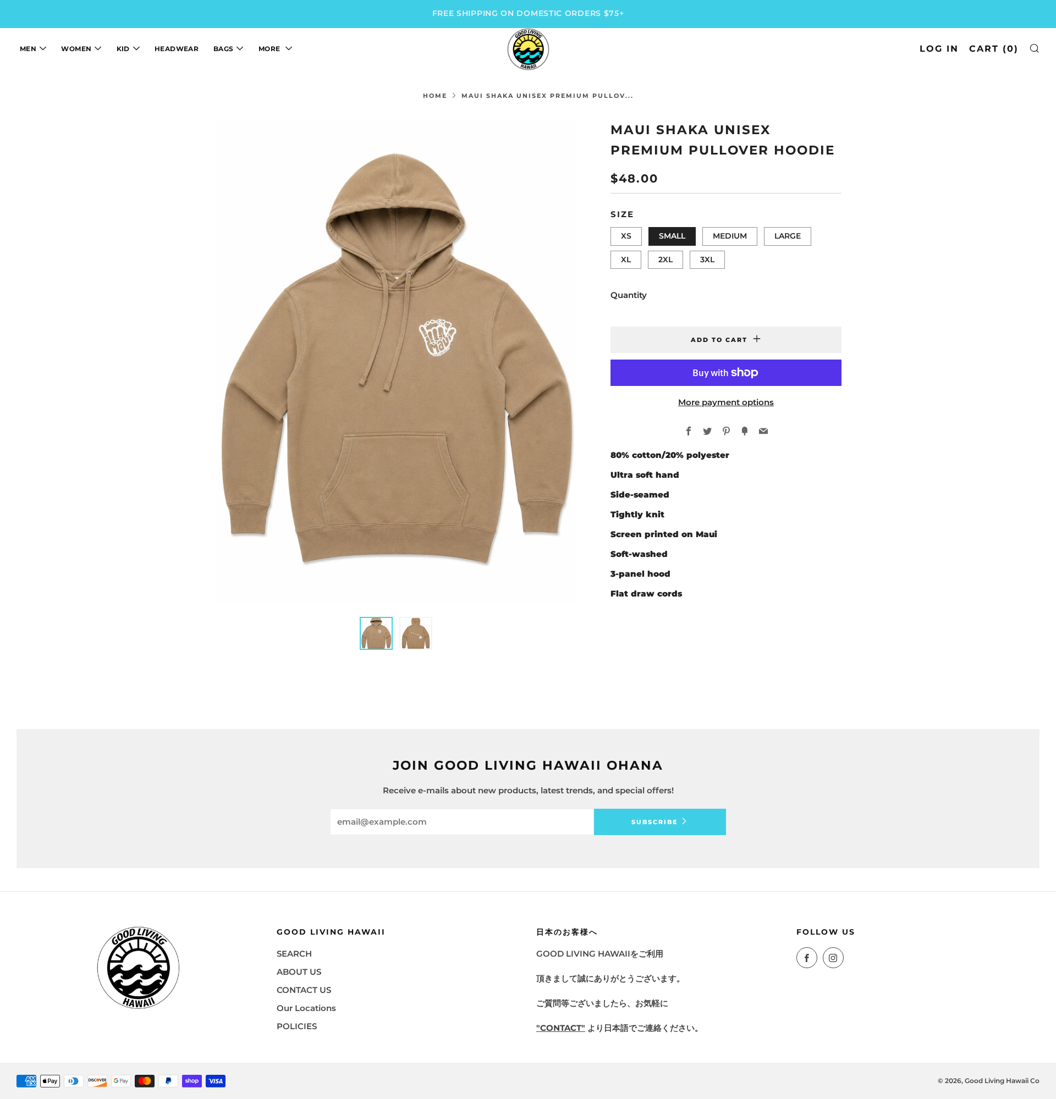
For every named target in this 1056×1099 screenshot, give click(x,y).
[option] (396, 362)
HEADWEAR (177, 49)
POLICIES (297, 1026)
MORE (270, 49)
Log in (939, 48)
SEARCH (294, 953)
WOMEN (76, 49)
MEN (28, 49)
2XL (665, 259)
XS (626, 235)
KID (123, 49)
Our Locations (306, 1008)
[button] (376, 633)
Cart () (994, 48)
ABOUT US (299, 972)
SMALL (672, 235)
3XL (707, 259)
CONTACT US (304, 990)
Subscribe (654, 822)
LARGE (787, 235)
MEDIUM (730, 235)
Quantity (628, 295)
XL (626, 259)
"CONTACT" (560, 1028)
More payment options (726, 402)
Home (435, 96)
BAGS (223, 49)
